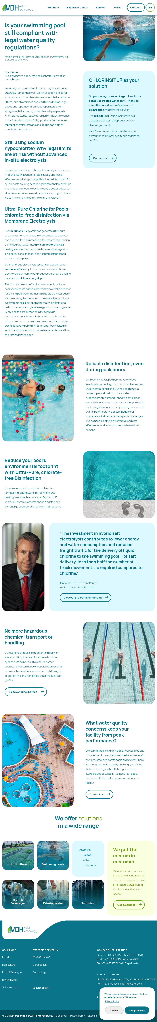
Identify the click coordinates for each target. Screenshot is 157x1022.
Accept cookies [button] (137, 1010)
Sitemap (92, 1015)
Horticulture (8, 964)
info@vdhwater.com (131, 983)
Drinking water (9, 979)
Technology (39, 972)
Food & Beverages (12, 972)
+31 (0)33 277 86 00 (111, 963)
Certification (40, 964)
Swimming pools (11, 987)
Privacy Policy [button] (112, 1001)
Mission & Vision (41, 957)
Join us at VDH (41, 988)
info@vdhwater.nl (132, 963)
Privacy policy (77, 1015)
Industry (6, 957)
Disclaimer (61, 1015)
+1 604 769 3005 (110, 983)
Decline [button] (114, 1010)
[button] (54, 7)
